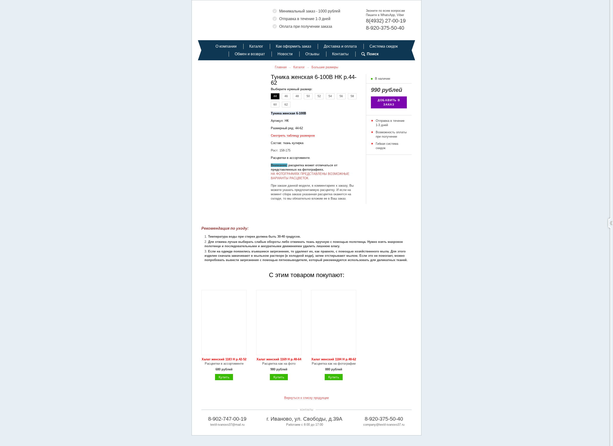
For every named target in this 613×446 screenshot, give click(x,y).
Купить (224, 377)
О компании (226, 46)
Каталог (256, 46)
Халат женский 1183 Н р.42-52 (224, 359)
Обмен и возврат (250, 54)
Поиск (373, 54)
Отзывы (312, 54)
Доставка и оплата (340, 46)
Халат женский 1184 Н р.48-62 (333, 359)
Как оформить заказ (293, 46)
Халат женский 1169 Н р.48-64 (278, 359)
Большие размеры (325, 67)
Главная (281, 67)
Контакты (340, 54)
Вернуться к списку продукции (306, 398)
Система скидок (383, 46)
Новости (285, 54)
